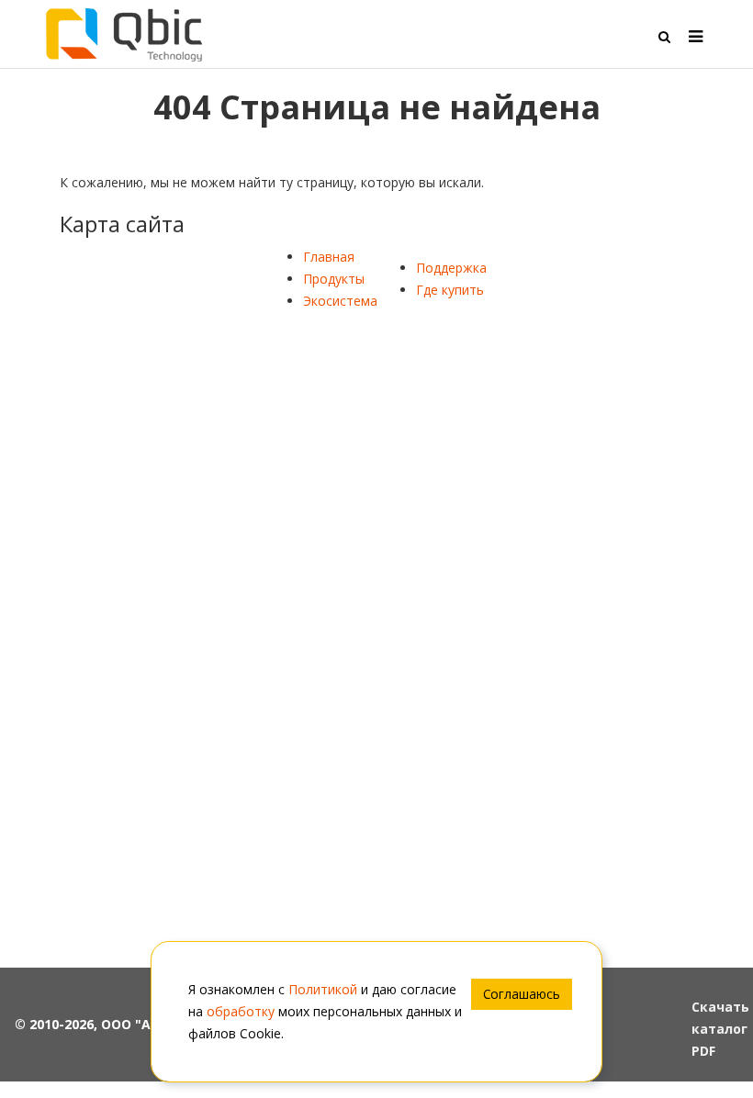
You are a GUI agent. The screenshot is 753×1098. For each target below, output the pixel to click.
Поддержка (451, 267)
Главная (328, 256)
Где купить (450, 289)
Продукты (334, 278)
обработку (241, 1011)
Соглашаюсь (521, 994)
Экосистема (340, 300)
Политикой (322, 989)
